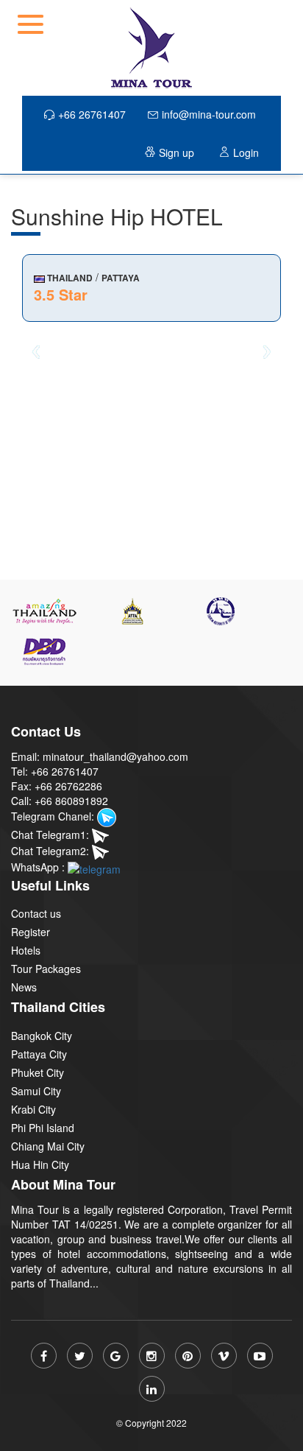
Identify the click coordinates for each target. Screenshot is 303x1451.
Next (267, 351)
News (24, 987)
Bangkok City (41, 1035)
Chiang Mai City (48, 1146)
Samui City (36, 1090)
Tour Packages (46, 968)
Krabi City (33, 1109)
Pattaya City (39, 1054)
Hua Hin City (40, 1164)
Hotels (25, 950)
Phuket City (37, 1072)
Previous (36, 351)
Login (246, 152)
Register (30, 931)
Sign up (176, 152)
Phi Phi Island (42, 1127)
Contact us (36, 913)
